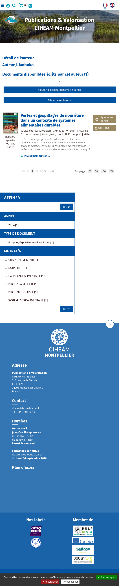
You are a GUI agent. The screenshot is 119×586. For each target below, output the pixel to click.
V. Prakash (45, 130)
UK (111, 4)
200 (111, 171)
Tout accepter (107, 577)
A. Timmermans (30, 134)
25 (89, 171)
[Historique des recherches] (30, 5)
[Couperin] (83, 560)
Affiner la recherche (60, 100)
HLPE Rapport (73, 134)
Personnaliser (70, 581)
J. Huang (82, 130)
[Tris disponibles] (60, 81)
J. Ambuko (58, 130)
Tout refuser (51, 581)
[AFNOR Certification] (36, 531)
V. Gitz (24, 130)
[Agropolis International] (83, 550)
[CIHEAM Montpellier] (59, 342)
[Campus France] (36, 542)
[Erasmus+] (83, 540)
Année (9, 216)
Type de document (19, 233)
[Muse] (83, 531)
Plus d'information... (37, 156)
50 (96, 171)
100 (103, 171)
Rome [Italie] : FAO (52, 134)
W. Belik (70, 130)
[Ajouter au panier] (97, 119)
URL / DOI (103, 128)
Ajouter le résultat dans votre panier (59, 89)
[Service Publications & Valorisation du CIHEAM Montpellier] (11, 19)
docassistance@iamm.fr (26, 408)
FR (104, 4)
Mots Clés (12, 251)
